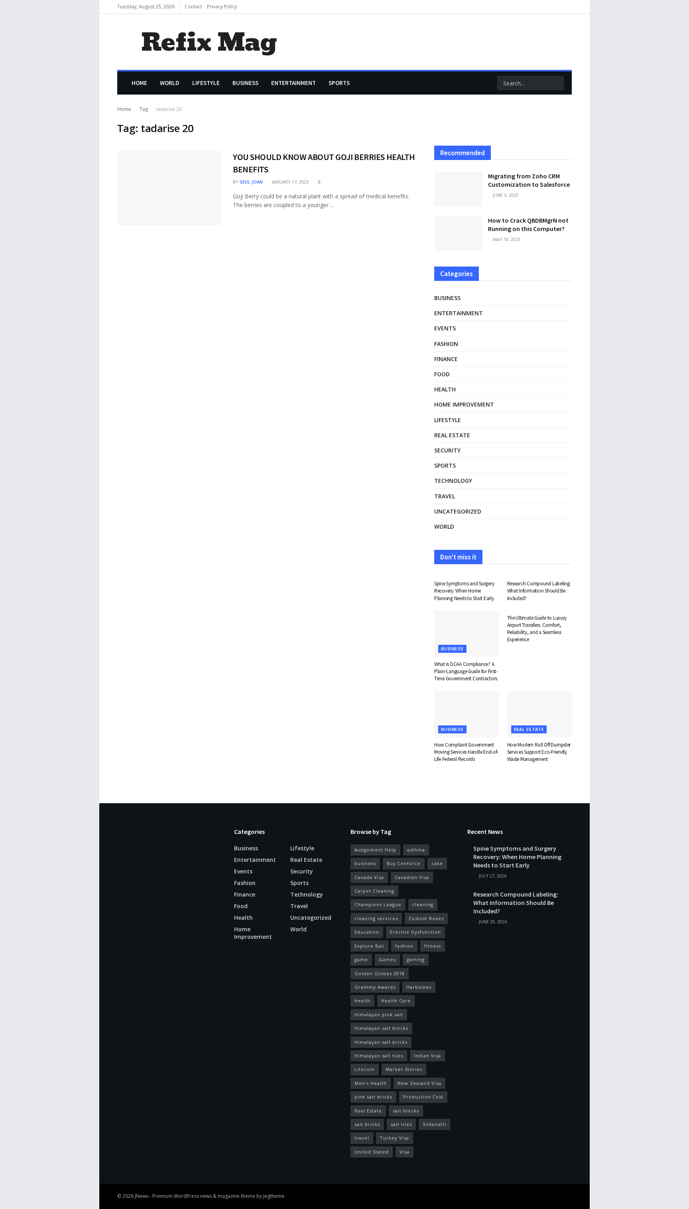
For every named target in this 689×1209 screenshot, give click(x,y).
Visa (404, 1152)
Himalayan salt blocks (381, 1028)
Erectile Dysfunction (415, 932)
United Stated (371, 1152)
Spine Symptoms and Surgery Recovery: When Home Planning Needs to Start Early (464, 590)
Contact (193, 6)
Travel (444, 496)
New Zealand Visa (419, 1083)
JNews (141, 1196)
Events (445, 328)
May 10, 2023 (506, 239)
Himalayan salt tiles (378, 1056)
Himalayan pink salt (378, 1014)
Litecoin (364, 1069)
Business (245, 83)
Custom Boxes (426, 918)
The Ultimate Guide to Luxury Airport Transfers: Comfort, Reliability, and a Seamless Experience (537, 628)
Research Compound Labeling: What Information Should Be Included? (539, 590)
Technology (453, 480)
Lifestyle (206, 83)
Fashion (446, 344)
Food (442, 374)
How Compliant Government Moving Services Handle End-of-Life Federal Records (466, 752)
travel (361, 1138)
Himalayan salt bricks (380, 1042)
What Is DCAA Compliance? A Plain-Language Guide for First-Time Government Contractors (466, 671)
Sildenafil (434, 1124)
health (362, 1001)
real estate (452, 435)
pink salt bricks (373, 1097)
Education (366, 932)
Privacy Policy (222, 6)
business (365, 863)
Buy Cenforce (404, 863)
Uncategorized (457, 511)
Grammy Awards (375, 987)
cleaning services (376, 918)
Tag (144, 109)
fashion (404, 946)
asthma (416, 850)
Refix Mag (208, 42)
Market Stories (404, 1069)
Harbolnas (418, 987)
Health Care (396, 1001)
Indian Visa (427, 1056)
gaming (416, 959)
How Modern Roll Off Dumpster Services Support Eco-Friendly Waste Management (539, 752)
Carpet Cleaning (374, 891)
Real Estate (368, 1111)
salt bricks (367, 1124)
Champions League (378, 904)
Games (387, 959)
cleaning (422, 904)
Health (445, 389)
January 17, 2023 (290, 182)
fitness (432, 946)
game (361, 959)
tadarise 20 (169, 109)
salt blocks (406, 1111)
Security (447, 450)
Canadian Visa (412, 877)
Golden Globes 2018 (379, 973)
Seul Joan (251, 182)
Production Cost (423, 1097)
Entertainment (293, 83)
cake (437, 863)
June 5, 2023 (505, 195)
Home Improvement (464, 404)
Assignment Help (375, 850)
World (169, 83)
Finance (446, 359)
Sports (339, 83)
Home (139, 83)
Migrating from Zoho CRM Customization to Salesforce (529, 180)
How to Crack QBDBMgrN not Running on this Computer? (528, 224)
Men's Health (370, 1083)
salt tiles (401, 1124)
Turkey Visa (394, 1138)
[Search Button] (557, 83)
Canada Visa (369, 877)
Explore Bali (369, 946)
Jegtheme (273, 1196)
